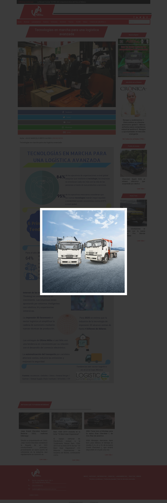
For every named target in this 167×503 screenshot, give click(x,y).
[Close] (125, 210)
